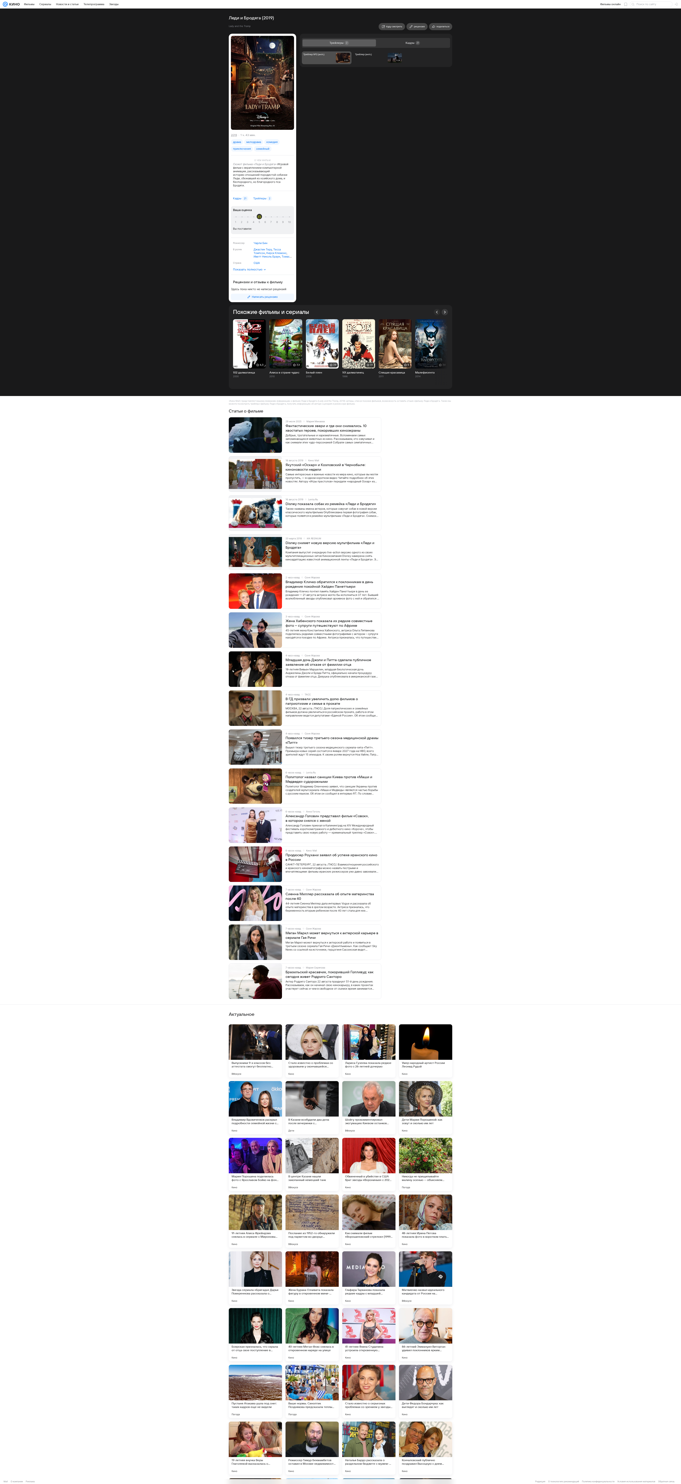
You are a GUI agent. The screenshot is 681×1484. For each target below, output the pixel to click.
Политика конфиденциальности (598, 1481)
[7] (271, 222)
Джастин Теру (263, 249)
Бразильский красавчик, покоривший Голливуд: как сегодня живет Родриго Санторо (329, 974)
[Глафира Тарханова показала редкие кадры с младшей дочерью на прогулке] (368, 1278)
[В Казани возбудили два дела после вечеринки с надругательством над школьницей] (312, 1107)
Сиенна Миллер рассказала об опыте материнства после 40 (330, 896)
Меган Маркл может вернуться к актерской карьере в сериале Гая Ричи (332, 935)
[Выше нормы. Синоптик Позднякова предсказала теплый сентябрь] (312, 1391)
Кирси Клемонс (276, 253)
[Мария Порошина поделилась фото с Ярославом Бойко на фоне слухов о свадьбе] (255, 1164)
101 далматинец (353, 372)
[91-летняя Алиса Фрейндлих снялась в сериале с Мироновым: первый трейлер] (255, 1221)
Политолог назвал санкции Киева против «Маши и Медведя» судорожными (329, 779)
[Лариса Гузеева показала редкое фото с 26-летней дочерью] (368, 1051)
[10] (289, 222)
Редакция (540, 1481)
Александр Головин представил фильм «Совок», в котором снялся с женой (327, 818)
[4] (254, 222)
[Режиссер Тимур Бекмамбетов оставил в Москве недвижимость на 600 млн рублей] (312, 1448)
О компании (17, 1481)
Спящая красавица (392, 372)
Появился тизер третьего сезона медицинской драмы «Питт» (332, 740)
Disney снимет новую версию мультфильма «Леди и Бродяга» (330, 545)
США (257, 263)
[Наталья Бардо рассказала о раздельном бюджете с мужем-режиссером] (368, 1448)
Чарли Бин (260, 243)
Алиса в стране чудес (284, 372)
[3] (248, 222)
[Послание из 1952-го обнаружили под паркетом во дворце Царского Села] (312, 1221)
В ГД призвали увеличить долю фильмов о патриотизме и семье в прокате (322, 701)
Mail (6, 1481)
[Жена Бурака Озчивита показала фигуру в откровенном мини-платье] (312, 1278)
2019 (234, 135)
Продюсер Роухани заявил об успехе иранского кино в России (331, 857)
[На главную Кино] (14, 4)
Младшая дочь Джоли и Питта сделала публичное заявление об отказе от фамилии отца (328, 662)
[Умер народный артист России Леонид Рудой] (425, 1051)
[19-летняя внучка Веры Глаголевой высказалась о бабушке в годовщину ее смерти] (255, 1448)
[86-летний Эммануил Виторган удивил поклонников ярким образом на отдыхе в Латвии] (425, 1334)
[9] (283, 222)
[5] (260, 222)
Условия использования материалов (636, 1481)
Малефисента (425, 372)
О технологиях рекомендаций (563, 1481)
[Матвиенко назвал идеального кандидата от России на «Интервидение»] (425, 1278)
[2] (242, 222)
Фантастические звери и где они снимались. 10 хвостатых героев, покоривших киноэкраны (326, 428)
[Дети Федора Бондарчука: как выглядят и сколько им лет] (425, 1391)
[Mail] (5, 4)
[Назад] (437, 312)
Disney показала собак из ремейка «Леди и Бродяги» (331, 504)
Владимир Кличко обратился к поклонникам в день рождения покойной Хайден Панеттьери (329, 584)
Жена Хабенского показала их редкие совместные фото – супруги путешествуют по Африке (329, 623)
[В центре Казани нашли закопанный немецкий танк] (312, 1164)
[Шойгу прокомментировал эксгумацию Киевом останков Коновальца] (368, 1107)
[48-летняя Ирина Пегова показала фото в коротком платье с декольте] (425, 1221)
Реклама (30, 1481)
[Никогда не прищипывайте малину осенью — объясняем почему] (425, 1164)
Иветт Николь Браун (267, 256)
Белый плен (314, 372)
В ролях (237, 249)
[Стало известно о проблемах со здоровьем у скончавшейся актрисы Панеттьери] (312, 1051)
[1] (236, 222)
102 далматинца (244, 372)
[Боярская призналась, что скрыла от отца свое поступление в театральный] (255, 1334)
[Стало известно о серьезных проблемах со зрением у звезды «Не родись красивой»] (368, 1391)
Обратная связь (666, 1481)
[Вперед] (445, 312)
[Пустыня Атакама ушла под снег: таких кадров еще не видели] (255, 1391)
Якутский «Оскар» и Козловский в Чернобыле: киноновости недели (326, 467)
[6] (265, 222)
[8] (277, 222)
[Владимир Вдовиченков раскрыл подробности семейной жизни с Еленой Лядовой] (255, 1107)
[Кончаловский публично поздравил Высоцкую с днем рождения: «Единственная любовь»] (425, 1448)
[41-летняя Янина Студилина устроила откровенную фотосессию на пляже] (368, 1334)
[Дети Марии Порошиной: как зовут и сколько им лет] (425, 1107)
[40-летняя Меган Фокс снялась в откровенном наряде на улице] (312, 1334)
